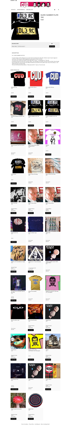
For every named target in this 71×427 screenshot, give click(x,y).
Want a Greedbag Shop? (45, 424)
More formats (13, 210)
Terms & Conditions (24, 424)
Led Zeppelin (50, 292)
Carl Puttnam (31, 350)
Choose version (14, 389)
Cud (42, 19)
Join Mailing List (37, 424)
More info (47, 210)
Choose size (13, 96)
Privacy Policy (31, 424)
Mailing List (29, 9)
